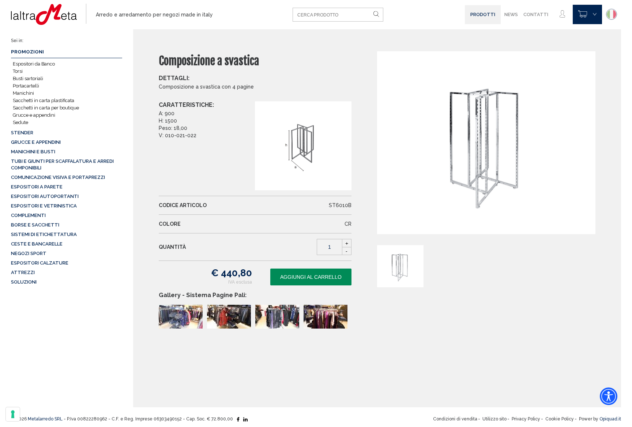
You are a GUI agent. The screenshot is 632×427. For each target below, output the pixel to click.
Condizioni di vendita (455, 419)
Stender (22, 132)
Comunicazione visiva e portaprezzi (58, 177)
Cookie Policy (559, 419)
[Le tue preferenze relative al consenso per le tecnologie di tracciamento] (13, 414)
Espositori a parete (37, 187)
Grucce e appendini (34, 115)
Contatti (535, 14)
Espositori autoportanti (45, 196)
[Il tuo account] (562, 14)
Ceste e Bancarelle (37, 244)
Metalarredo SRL (45, 419)
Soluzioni (24, 282)
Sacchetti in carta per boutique (46, 108)
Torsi (18, 71)
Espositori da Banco (34, 64)
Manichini (23, 93)
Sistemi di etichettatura (44, 234)
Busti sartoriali (28, 78)
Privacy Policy (526, 419)
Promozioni (27, 52)
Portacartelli (26, 86)
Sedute (20, 122)
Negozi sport (28, 253)
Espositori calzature (39, 263)
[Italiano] (611, 14)
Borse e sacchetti (35, 225)
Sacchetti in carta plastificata (43, 100)
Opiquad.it (610, 419)
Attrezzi (23, 272)
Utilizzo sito (494, 419)
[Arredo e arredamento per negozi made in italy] (48, 15)
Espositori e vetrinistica (44, 206)
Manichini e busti (33, 151)
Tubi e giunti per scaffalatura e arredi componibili (62, 164)
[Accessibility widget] (608, 396)
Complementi (28, 215)
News (511, 14)
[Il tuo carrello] (587, 14)
